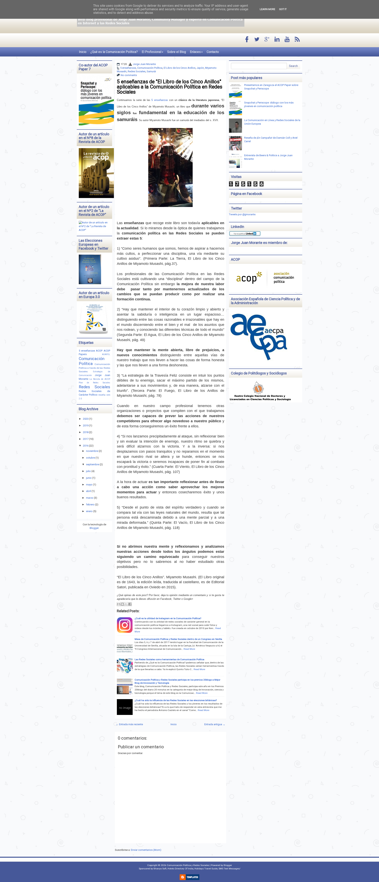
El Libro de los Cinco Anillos (179, 67)
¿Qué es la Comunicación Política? (114, 52)
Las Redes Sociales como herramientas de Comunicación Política (169, 659)
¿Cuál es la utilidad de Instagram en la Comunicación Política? (168, 618)
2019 (85, 425)
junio (89, 477)
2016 (85, 445)
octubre (90, 457)
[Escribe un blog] (122, 604)
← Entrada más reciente (129, 724)
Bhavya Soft (160, 868)
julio (88, 471)
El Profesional (151, 52)
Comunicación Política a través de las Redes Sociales (94, 368)
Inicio (82, 52)
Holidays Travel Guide (206, 868)
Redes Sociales (136, 71)
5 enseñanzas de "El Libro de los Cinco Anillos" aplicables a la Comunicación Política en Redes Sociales (169, 87)
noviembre (92, 450)
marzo (89, 497)
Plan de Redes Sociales (94, 382)
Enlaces (195, 52)
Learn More (267, 9)
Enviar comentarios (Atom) (146, 849)
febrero (90, 504)
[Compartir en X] (126, 604)
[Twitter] (257, 39)
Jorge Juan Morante (144, 64)
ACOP (99, 350)
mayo (89, 484)
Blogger (94, 528)
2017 (85, 438)
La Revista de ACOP (99, 379)
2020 (85, 418)
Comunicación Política (149, 67)
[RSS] (297, 39)
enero (89, 511)
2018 (85, 432)
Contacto (213, 52)
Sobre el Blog (176, 52)
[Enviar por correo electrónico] (119, 604)
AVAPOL (106, 354)
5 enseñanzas (128, 67)
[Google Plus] (267, 39)
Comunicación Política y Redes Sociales (188, 865)
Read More (189, 649)
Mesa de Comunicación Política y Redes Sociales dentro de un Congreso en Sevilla (178, 639)
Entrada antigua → (214, 724)
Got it (283, 9)
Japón (200, 67)
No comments (129, 75)
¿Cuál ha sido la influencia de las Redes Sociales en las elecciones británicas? (176, 700)
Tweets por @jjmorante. (242, 214)
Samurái (151, 71)
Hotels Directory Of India (180, 868)
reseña (101, 394)
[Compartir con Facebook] (130, 604)
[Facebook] (247, 39)
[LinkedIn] (277, 39)
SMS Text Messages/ (229, 868)
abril (88, 491)
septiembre (92, 464)
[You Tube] (287, 39)
